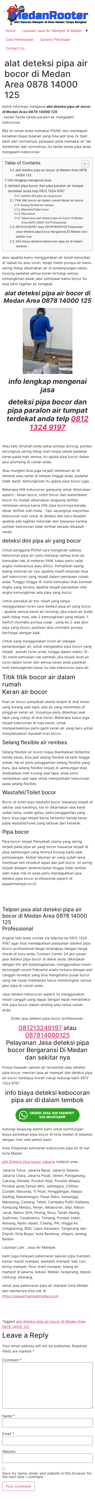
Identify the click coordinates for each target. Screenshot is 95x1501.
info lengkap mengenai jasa (29, 180)
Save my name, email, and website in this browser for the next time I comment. (47, 1475)
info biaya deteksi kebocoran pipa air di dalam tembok (49, 244)
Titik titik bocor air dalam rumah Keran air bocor (49, 200)
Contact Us (15, 48)
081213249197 (40, 1028)
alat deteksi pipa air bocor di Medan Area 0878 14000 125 (51, 172)
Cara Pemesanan (20, 39)
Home (10, 30)
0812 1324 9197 (59, 422)
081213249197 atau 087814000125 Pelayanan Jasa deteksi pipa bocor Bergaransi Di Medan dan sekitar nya (51, 231)
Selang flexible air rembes (37, 205)
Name (8, 1416)
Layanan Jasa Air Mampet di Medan (52, 30)
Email (8, 1433)
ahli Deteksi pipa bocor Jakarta (28, 1161)
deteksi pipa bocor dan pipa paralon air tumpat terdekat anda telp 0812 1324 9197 (46, 188)
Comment (11, 1360)
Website (8, 1451)
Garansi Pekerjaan (55, 39)
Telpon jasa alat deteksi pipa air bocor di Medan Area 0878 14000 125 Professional (52, 220)
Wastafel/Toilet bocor (35, 209)
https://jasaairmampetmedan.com (30, 1296)
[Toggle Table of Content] (83, 163)
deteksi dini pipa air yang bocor (41, 195)
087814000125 (47, 1035)
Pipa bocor (28, 213)
